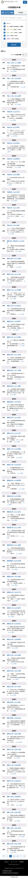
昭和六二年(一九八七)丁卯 (14, 274)
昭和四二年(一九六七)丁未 (14, 592)
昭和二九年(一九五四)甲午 (14, 796)
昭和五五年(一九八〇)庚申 (14, 386)
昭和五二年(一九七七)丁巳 (14, 433)
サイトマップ (14, 861)
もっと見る (14, 71)
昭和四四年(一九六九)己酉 (14, 561)
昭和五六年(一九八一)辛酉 (14, 370)
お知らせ (6, 861)
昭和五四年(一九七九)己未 (14, 402)
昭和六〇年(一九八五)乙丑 (14, 305)
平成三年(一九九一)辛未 (13, 208)
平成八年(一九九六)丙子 (13, 127)
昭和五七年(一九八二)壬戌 (14, 354)
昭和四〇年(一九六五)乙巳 (14, 623)
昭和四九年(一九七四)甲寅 (14, 480)
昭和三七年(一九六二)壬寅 (14, 671)
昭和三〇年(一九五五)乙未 (14, 781)
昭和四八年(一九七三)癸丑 (14, 496)
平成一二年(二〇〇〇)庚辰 (14, 62)
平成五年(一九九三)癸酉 (13, 174)
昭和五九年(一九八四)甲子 (14, 321)
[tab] (7, 12)
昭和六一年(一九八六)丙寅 (14, 290)
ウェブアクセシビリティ (14, 864)
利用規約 (22, 861)
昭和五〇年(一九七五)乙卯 (14, 464)
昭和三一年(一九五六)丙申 (14, 765)
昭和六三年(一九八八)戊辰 (14, 258)
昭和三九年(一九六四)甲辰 (14, 639)
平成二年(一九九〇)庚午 (13, 225)
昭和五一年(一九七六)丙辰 (14, 449)
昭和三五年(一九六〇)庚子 (14, 702)
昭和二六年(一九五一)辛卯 (14, 844)
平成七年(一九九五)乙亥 (13, 143)
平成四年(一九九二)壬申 (13, 192)
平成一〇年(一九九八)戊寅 (14, 96)
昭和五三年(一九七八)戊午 (14, 417)
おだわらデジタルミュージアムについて (14, 868)
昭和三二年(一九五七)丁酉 (14, 749)
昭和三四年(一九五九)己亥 (14, 718)
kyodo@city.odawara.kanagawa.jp (10, 873)
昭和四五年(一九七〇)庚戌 (14, 545)
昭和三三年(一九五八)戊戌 (14, 733)
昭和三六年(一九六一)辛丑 (14, 686)
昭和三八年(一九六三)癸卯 (14, 655)
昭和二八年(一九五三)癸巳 (14, 812)
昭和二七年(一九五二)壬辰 (14, 828)
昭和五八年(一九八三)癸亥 (14, 337)
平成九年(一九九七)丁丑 (13, 111)
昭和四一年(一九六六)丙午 (14, 608)
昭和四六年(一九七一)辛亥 (14, 527)
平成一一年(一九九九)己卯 (14, 78)
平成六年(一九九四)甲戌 (13, 159)
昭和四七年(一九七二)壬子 (14, 512)
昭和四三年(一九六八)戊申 (14, 576)
